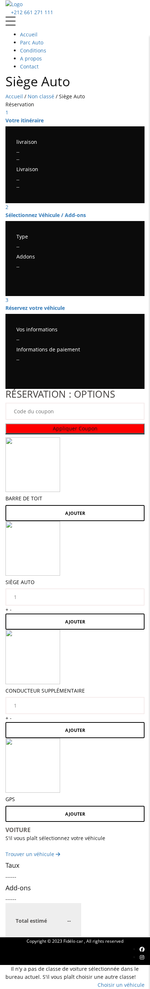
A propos (31, 58)
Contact (29, 66)
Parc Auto (31, 42)
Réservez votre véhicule (35, 307)
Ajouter (75, 513)
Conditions (33, 50)
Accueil (29, 34)
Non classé (41, 96)
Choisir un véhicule (121, 984)
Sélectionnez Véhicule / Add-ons (45, 215)
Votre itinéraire (24, 120)
